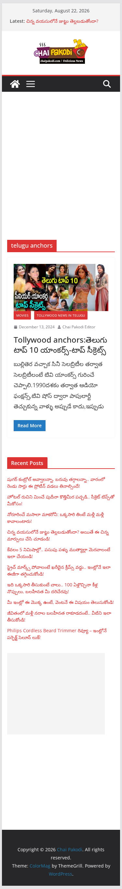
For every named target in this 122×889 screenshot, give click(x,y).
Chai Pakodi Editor (78, 327)
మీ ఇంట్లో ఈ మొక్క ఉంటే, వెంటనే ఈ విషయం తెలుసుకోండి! (60, 602)
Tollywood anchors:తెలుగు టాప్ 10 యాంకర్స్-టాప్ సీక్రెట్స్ (60, 344)
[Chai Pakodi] (15, 84)
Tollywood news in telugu (61, 315)
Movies (22, 315)
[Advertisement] (61, 176)
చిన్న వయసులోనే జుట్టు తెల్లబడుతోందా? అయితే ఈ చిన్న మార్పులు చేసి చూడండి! (62, 24)
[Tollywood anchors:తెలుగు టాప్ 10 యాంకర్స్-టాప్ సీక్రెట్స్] (61, 287)
